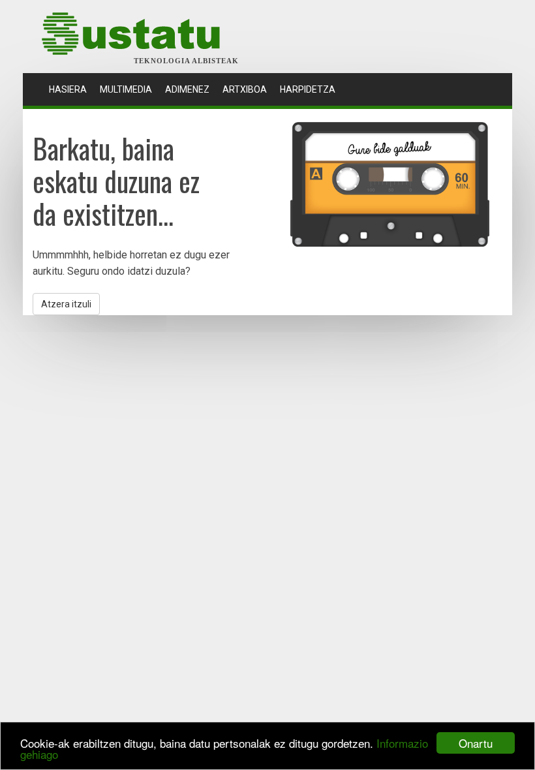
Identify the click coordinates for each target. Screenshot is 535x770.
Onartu (476, 743)
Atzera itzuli (66, 304)
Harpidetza (307, 89)
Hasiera (71, 89)
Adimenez (187, 89)
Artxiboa (244, 89)
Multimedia (126, 89)
